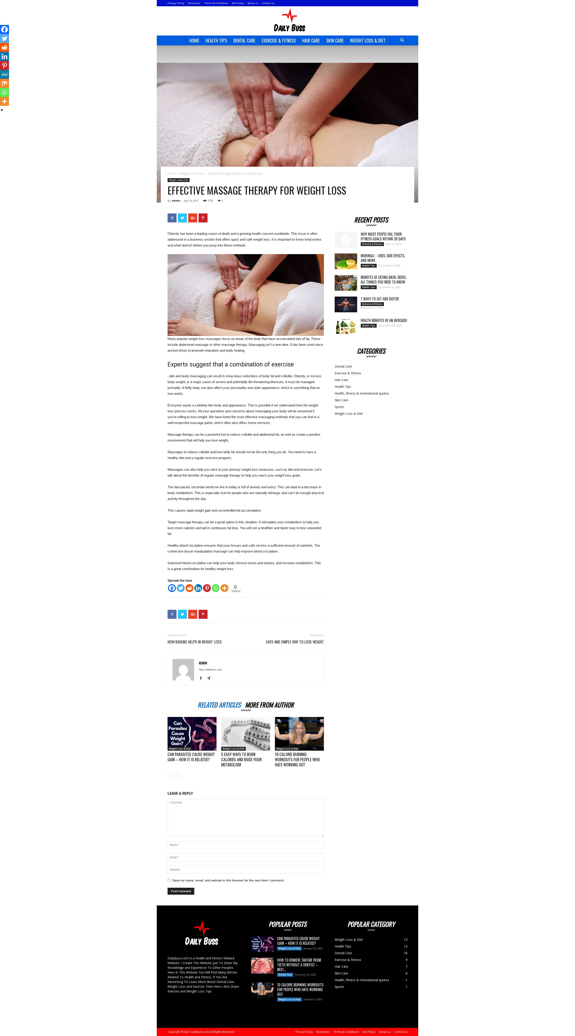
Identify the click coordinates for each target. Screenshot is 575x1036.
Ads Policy (238, 3)
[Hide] (2, 110)
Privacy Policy (176, 3)
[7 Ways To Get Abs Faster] (346, 304)
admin (176, 200)
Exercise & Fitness (279, 40)
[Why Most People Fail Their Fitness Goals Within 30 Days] (346, 240)
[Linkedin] (198, 588)
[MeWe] (4, 74)
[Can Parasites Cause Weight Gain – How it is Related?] (192, 734)
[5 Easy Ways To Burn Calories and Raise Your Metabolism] (245, 734)
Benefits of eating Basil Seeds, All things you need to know (383, 280)
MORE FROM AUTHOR (269, 704)
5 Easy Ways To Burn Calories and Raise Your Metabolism (241, 759)
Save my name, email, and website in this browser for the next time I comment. (228, 880)
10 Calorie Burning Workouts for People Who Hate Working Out (297, 759)
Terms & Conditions (216, 3)
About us (253, 3)
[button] (402, 41)
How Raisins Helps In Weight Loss (195, 641)
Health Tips (216, 40)
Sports (339, 407)
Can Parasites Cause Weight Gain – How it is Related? (191, 756)
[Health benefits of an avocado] (346, 326)
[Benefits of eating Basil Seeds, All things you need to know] (346, 283)
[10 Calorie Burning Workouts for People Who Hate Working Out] (299, 734)
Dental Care (244, 40)
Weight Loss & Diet (368, 40)
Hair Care (311, 40)
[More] (224, 588)
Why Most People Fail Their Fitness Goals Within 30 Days (383, 236)
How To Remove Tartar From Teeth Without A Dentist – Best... (299, 964)
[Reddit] (189, 588)
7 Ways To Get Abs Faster (380, 299)
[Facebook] (172, 588)
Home (194, 40)
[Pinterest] (207, 588)
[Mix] (4, 83)
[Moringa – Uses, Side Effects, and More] (346, 261)
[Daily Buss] (287, 21)
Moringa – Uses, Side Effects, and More (383, 258)
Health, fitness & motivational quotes (362, 393)
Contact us (268, 3)
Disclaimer (194, 3)
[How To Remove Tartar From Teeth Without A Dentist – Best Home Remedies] (262, 966)
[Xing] (210, 678)
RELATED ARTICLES (219, 704)
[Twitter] (181, 588)
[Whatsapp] (216, 588)
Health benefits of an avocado (384, 320)
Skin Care (335, 40)
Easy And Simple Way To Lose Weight (295, 641)
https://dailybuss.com (210, 669)
